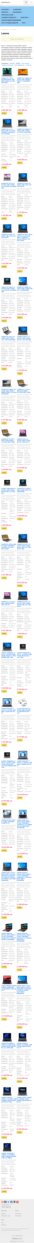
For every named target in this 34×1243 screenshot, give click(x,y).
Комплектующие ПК (9, 17)
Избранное (18, 1216)
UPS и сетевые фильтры (10, 23)
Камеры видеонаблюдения (11, 20)
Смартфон (24, 17)
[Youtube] (17, 1202)
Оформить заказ (5, 1216)
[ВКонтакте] (11, 1202)
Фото (17, 1211)
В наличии (28, 65)
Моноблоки (17, 12)
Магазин (4, 1211)
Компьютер (17, 9)
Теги (23, 23)
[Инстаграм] (14, 1202)
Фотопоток (18, 1213)
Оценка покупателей (7, 65)
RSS (2, 1222)
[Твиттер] (8, 1202)
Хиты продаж (25, 63)
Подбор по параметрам (17, 39)
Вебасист (3, 1225)
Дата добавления (19, 65)
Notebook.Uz (5, 2)
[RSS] (2, 1202)
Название (12, 63)
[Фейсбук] (5, 1202)
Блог (2, 1220)
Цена (17, 63)
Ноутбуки (5, 9)
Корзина (3, 1213)
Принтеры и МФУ (7, 15)
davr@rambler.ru (6, 1205)
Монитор (5, 12)
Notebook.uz (13, 1241)
